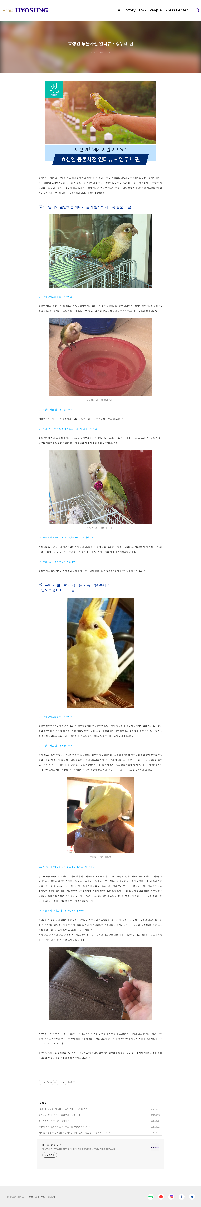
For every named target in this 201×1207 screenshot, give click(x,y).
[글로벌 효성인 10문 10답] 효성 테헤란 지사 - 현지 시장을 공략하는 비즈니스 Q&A (74, 1132)
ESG (142, 9)
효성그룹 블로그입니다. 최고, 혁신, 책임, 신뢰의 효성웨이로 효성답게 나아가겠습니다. (79, 1148)
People (155, 9)
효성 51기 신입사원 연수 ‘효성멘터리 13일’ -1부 (59, 1114)
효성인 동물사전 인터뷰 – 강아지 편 (54, 1120)
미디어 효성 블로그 (53, 1145)
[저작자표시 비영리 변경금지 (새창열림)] (71, 1082)
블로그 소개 (34, 1196)
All (120, 9)
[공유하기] (47, 1082)
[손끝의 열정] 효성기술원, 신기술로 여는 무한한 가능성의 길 (65, 1126)
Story (131, 9)
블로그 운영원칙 (48, 1196)
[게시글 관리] (51, 1082)
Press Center (176, 9)
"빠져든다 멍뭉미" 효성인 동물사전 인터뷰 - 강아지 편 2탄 (64, 1109)
